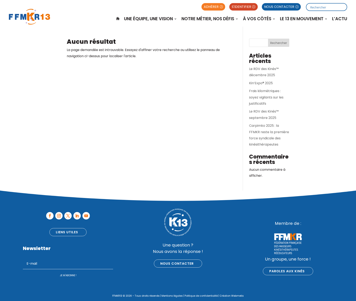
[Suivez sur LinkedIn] (77, 215)
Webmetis (237, 295)
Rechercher (278, 43)
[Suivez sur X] (68, 215)
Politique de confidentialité (201, 295)
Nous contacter (177, 263)
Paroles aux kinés (287, 271)
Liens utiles (67, 232)
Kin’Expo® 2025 (261, 83)
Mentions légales (172, 295)
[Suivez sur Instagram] (59, 215)
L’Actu (339, 19)
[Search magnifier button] (343, 7)
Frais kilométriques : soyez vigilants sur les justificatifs (266, 97)
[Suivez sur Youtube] (86, 215)
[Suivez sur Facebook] (50, 215)
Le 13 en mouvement (301, 19)
